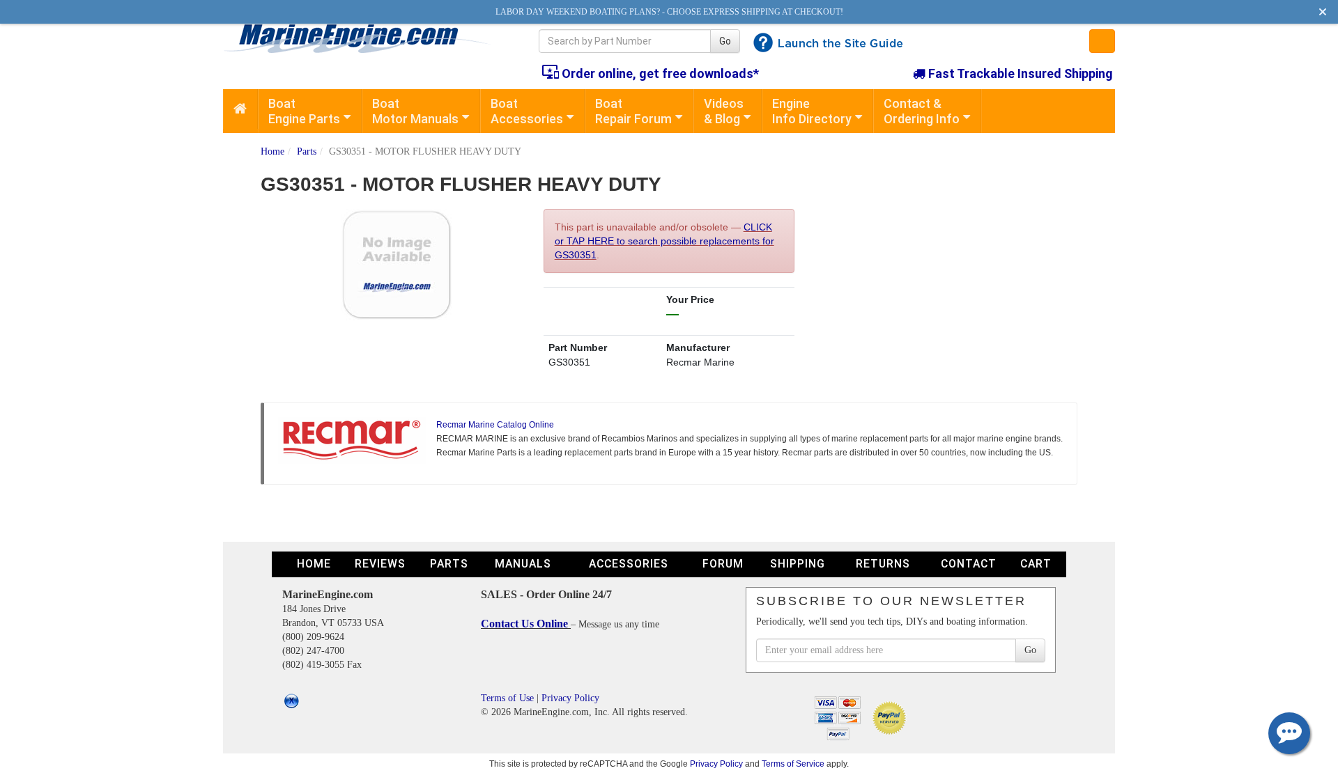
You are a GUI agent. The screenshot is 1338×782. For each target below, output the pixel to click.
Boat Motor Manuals (415, 111)
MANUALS (523, 563)
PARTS (449, 563)
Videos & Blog (724, 111)
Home (272, 151)
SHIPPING (797, 563)
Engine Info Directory (812, 111)
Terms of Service (793, 763)
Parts (306, 151)
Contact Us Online (526, 623)
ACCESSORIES (628, 563)
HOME (314, 563)
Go (725, 41)
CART (1036, 563)
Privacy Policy (570, 698)
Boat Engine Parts (304, 111)
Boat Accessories (527, 111)
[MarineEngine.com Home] (365, 38)
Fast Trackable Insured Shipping (1019, 73)
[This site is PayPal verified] (892, 717)
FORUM (723, 563)
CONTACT (969, 563)
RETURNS (883, 563)
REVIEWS (380, 563)
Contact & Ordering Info (922, 111)
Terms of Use (507, 698)
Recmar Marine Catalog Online (495, 425)
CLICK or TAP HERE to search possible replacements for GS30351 (664, 240)
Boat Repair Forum (633, 111)
